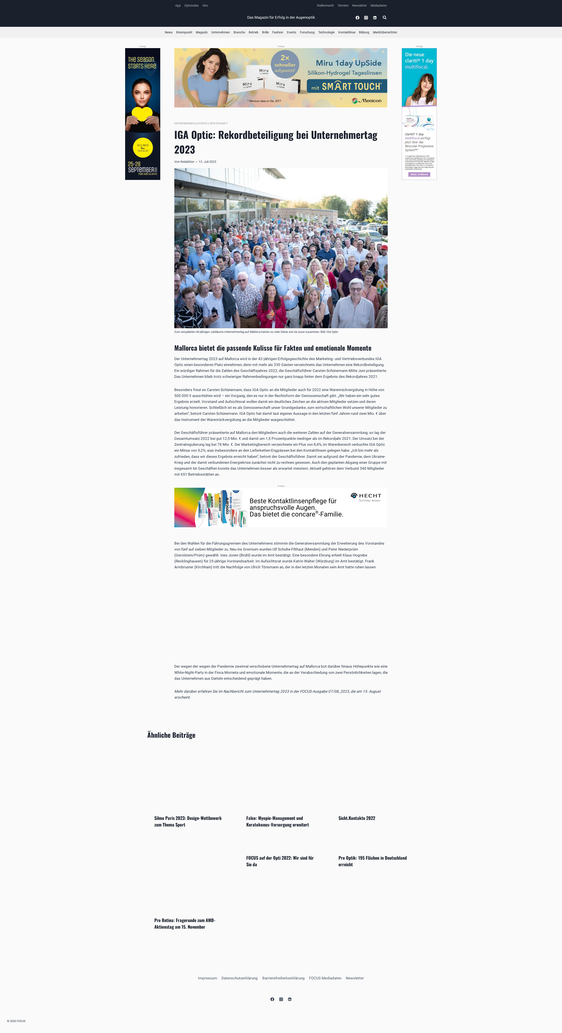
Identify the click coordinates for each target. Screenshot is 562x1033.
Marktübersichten (385, 32)
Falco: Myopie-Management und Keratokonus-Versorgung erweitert (277, 821)
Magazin (202, 32)
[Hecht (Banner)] (281, 507)
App (178, 5)
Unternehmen (220, 32)
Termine (343, 5)
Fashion (277, 32)
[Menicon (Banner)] (281, 77)
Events (291, 32)
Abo (205, 5)
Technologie (326, 32)
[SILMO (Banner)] (142, 114)
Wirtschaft (219, 123)
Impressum (207, 978)
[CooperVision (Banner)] (419, 114)
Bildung (364, 32)
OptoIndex (191, 5)
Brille (265, 32)
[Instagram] (366, 17)
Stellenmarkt (325, 5)
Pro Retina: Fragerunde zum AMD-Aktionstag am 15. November (185, 923)
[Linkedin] (374, 17)
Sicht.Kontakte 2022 (357, 818)
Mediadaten (379, 5)
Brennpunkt (184, 32)
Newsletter (359, 5)
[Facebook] (357, 17)
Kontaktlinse (346, 32)
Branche (239, 32)
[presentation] (189, 776)
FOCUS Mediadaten (325, 978)
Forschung (307, 32)
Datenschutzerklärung (240, 978)
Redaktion (187, 161)
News (169, 32)
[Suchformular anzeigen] (385, 18)
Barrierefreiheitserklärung (283, 978)
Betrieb (253, 32)
